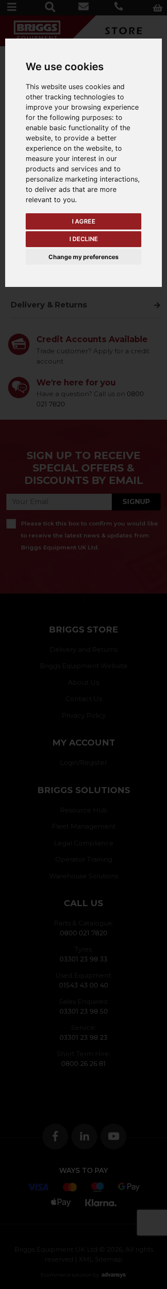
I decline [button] (83, 238)
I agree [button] (83, 221)
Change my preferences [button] (83, 256)
